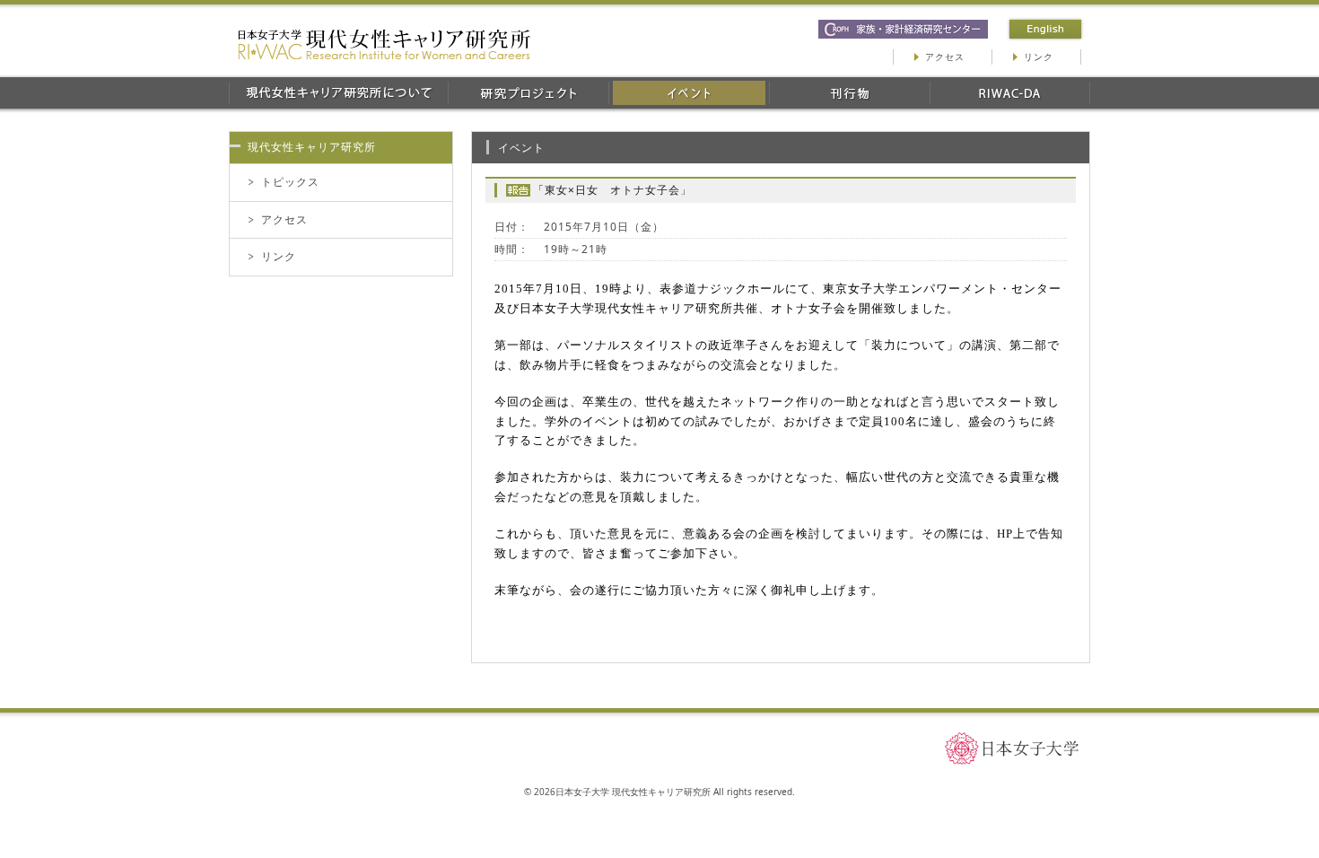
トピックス (290, 181)
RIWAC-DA (1010, 93)
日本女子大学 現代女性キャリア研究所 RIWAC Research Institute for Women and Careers (384, 44)
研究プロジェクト (528, 93)
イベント (688, 93)
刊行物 (849, 93)
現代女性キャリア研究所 (312, 146)
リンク (1038, 56)
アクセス (945, 56)
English (1045, 29)
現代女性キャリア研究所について (338, 93)
